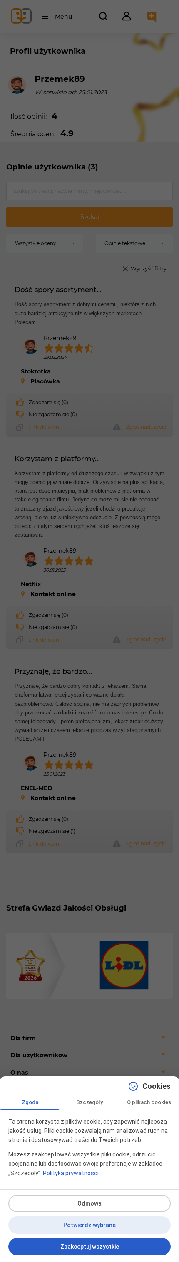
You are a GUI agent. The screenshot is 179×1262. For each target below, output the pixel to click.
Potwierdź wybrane (89, 1225)
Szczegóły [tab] (89, 1102)
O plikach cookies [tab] (149, 1102)
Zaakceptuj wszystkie (89, 1246)
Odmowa (89, 1203)
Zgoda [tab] (30, 1102)
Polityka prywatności (71, 1173)
